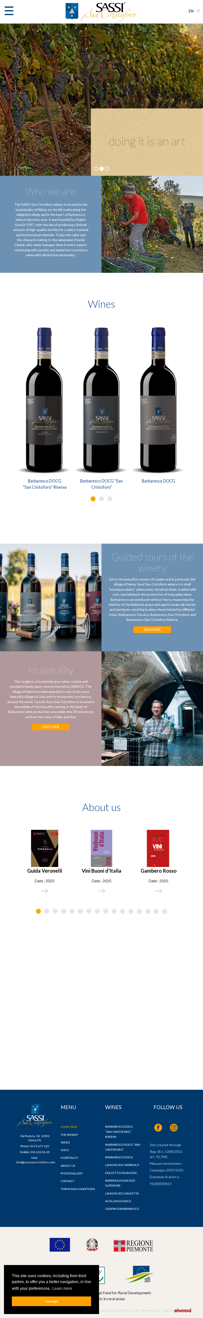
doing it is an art (147, 141)
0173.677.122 (39, 1146)
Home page (69, 1127)
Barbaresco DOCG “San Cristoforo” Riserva (45, 484)
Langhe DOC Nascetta (122, 1193)
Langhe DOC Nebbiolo (122, 1165)
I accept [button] (51, 1301)
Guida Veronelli (44, 871)
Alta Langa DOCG (118, 1201)
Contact (67, 1181)
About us (68, 1165)
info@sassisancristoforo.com (35, 1162)
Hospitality (69, 1158)
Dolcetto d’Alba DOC (121, 1173)
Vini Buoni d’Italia (101, 871)
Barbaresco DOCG (158, 481)
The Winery (69, 1135)
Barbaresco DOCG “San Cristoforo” (101, 484)
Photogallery (72, 1173)
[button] (93, 499)
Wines (65, 1142)
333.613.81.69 (40, 1152)
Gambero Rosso (159, 871)
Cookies (103, 1310)
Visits (65, 1150)
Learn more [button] (62, 1288)
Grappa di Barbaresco (122, 1209)
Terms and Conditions (78, 1189)
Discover (152, 630)
